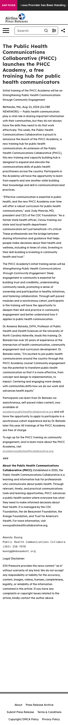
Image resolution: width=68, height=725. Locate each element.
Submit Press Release (20, 712)
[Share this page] (63, 30)
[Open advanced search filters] (54, 30)
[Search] (46, 30)
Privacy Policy (51, 719)
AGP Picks (8, 5)
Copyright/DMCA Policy (23, 719)
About (18, 704)
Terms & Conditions (49, 712)
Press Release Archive (39, 704)
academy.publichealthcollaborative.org (28, 411)
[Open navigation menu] (6, 30)
